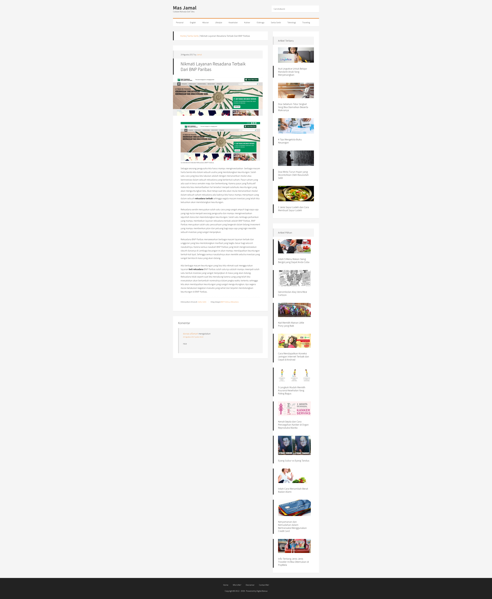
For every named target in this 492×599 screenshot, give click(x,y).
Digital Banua (262, 591)
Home (183, 35)
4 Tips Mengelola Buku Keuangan (290, 141)
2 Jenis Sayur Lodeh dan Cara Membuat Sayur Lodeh (293, 209)
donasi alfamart (190, 333)
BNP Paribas (225, 302)
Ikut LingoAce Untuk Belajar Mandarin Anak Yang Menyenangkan (292, 71)
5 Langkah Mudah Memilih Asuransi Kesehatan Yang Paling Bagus (291, 390)
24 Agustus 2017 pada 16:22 (193, 337)
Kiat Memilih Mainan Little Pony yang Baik (291, 324)
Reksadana (235, 302)
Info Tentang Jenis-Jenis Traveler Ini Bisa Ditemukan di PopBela (293, 561)
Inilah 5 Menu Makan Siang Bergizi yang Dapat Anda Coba (293, 260)
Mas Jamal (184, 7)
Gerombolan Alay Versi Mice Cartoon (292, 293)
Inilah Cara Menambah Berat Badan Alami (293, 490)
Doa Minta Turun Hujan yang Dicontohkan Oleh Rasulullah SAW (293, 174)
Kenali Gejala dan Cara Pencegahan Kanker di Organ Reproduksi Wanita (293, 424)
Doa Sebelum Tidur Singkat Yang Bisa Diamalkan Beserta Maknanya (293, 107)
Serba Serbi (193, 35)
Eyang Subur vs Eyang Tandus (293, 460)
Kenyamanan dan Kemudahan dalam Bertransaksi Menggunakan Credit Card (292, 526)
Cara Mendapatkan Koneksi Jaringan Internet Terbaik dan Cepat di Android (293, 356)
